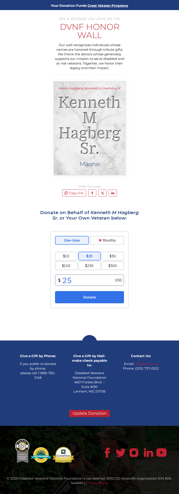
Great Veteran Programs (108, 5)
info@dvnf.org (146, 364)
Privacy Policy (97, 483)
